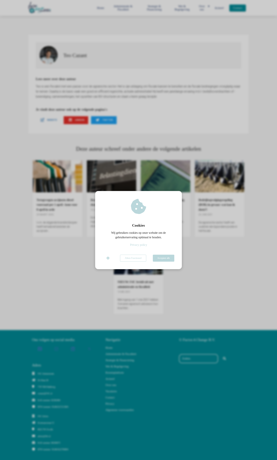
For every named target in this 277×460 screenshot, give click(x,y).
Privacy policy (138, 244)
